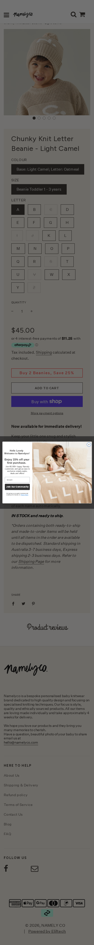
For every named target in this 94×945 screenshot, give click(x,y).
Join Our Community (17, 487)
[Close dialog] (89, 444)
